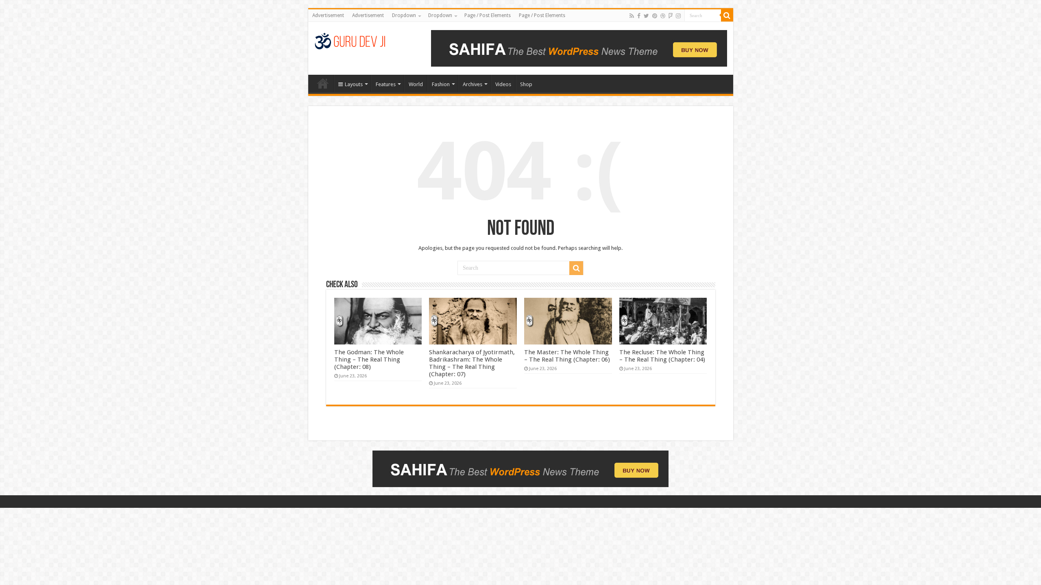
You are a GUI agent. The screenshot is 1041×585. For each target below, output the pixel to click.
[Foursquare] (670, 16)
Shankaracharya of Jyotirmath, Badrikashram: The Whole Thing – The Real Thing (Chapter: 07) (472, 363)
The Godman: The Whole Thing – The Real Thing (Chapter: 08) (369, 359)
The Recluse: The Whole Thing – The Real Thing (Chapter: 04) (662, 356)
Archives (472, 84)
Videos (503, 84)
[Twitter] (646, 16)
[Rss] (632, 16)
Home (322, 83)
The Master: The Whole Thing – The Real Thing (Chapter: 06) (567, 356)
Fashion (441, 84)
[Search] (727, 15)
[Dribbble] (663, 16)
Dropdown (404, 15)
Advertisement (328, 15)
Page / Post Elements (487, 15)
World (416, 84)
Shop (526, 84)
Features (386, 84)
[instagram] (678, 16)
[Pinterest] (654, 16)
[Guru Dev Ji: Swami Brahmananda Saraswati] (349, 40)
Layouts (354, 84)
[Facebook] (638, 16)
